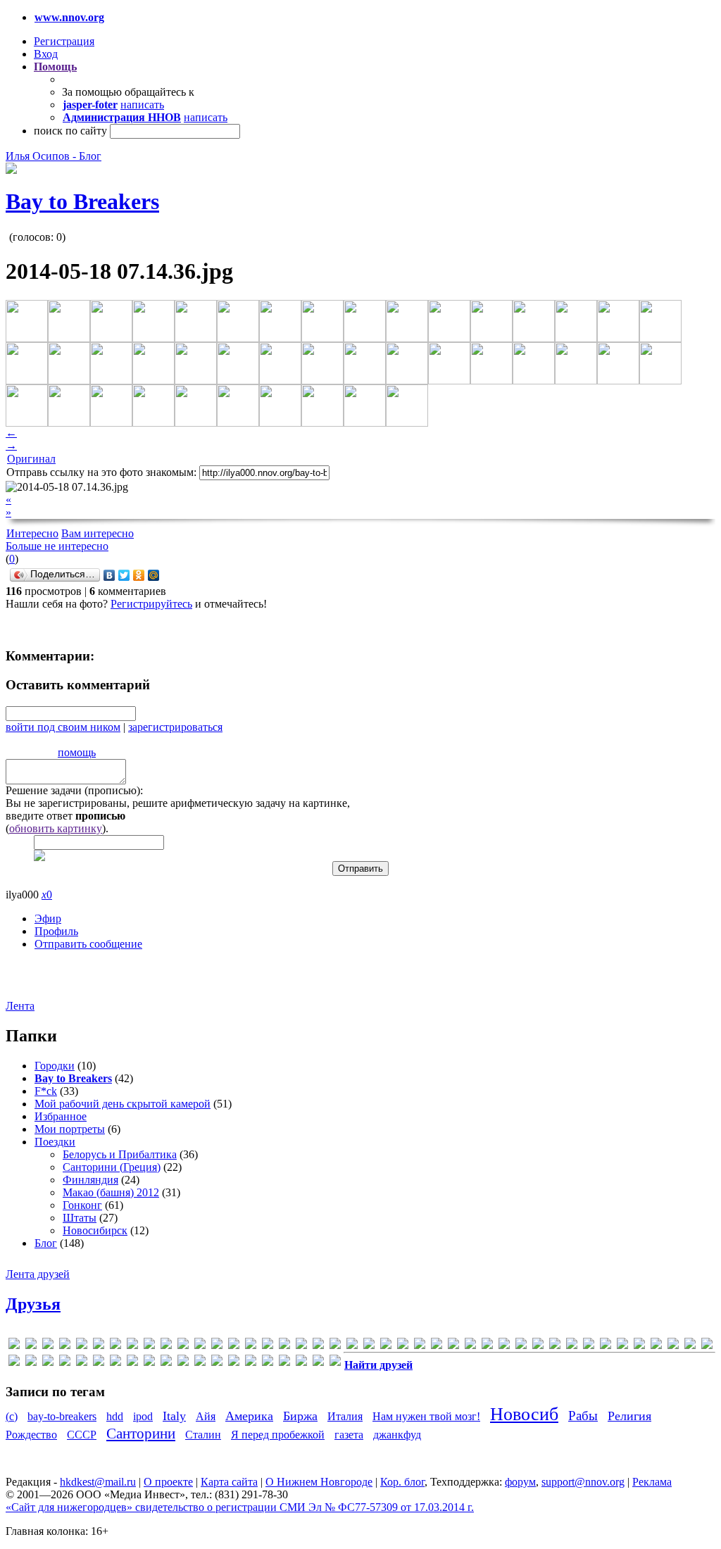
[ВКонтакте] (109, 575)
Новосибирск (95, 1230)
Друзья (33, 1304)
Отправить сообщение (88, 944)
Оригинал (31, 459)
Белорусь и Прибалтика (120, 1154)
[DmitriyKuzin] (183, 1346)
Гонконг (82, 1205)
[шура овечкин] (318, 1363)
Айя (205, 1416)
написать (142, 105)
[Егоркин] (81, 1363)
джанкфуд (397, 1435)
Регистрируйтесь (151, 604)
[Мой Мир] (153, 575)
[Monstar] (352, 1346)
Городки (55, 1066)
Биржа (300, 1416)
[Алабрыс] (673, 1346)
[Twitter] (124, 575)
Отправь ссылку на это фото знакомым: (101, 472)
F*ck (46, 1091)
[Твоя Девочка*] (233, 1363)
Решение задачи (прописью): (74, 790)
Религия (629, 1416)
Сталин (203, 1435)
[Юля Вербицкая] (335, 1363)
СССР (81, 1435)
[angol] (81, 1346)
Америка (249, 1416)
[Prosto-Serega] (453, 1346)
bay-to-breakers (61, 1416)
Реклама (652, 1482)
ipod (143, 1416)
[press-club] (436, 1346)
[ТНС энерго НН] (250, 1363)
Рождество (31, 1435)
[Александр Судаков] (690, 1346)
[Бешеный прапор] (31, 1363)
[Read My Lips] (487, 1346)
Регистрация (64, 41)
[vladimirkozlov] (605, 1346)
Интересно (32, 533)
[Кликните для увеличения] (11, 170)
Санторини (140, 1433)
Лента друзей (38, 1274)
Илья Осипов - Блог (53, 156)
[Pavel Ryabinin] (402, 1346)
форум (520, 1482)
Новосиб (524, 1414)
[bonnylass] (132, 1346)
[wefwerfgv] (639, 1346)
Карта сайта (229, 1482)
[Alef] (64, 1346)
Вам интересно (97, 533)
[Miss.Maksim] (335, 1346)
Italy (174, 1416)
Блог (46, 1243)
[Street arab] (554, 1346)
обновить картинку (55, 828)
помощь (77, 752)
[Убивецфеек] (284, 1363)
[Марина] (115, 1363)
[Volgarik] (622, 1346)
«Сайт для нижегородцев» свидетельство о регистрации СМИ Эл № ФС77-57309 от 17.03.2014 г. (240, 1507)
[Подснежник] (183, 1363)
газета (348, 1435)
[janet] (267, 1346)
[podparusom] (419, 1346)
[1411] (14, 1346)
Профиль (56, 931)
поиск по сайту (70, 131)
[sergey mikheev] (538, 1346)
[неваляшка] (132, 1363)
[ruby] (521, 1346)
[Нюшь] (149, 1363)
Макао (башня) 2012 (111, 1192)
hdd (114, 1416)
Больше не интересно (57, 546)
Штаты (79, 1218)
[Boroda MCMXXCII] (149, 1346)
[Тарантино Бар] (217, 1363)
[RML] (504, 1346)
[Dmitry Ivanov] (200, 1346)
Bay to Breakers (82, 201)
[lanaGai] (318, 1346)
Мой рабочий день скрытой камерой (123, 1104)
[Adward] (48, 1346)
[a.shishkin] (31, 1346)
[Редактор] (200, 1363)
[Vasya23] (571, 1346)
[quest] (470, 1346)
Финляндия (90, 1180)
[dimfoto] (166, 1346)
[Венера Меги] (64, 1363)
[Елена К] (98, 1363)
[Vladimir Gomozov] (588, 1346)
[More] (369, 1346)
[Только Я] (267, 1363)
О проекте (168, 1482)
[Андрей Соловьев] (707, 1346)
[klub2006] (301, 1346)
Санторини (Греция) (112, 1167)
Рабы (583, 1415)
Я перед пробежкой (278, 1435)
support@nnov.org (583, 1482)
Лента (20, 1006)
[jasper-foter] (284, 1346)
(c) (12, 1416)
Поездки (55, 1142)
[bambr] (98, 1346)
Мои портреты (70, 1129)
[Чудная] (301, 1363)
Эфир (48, 918)
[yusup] (656, 1346)
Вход (46, 54)
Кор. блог (402, 1482)
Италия (345, 1416)
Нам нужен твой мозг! (426, 1416)
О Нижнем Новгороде (318, 1482)
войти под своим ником (63, 727)
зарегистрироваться (175, 727)
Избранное (61, 1116)
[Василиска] (48, 1363)
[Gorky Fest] (233, 1346)
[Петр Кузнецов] (166, 1363)
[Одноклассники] (139, 575)
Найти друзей (378, 1365)
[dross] (217, 1346)
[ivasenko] (250, 1346)
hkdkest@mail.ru (98, 1482)
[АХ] (14, 1363)
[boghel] (115, 1346)
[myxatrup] (386, 1346)
